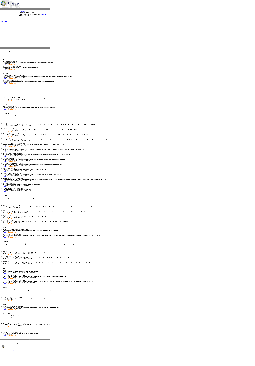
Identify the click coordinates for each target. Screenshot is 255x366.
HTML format (16, 44)
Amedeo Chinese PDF (32, 16)
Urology (3, 44)
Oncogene (4, 39)
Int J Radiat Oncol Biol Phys (7, 34)
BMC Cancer (4, 27)
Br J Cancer (4, 29)
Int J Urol (3, 35)
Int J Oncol (4, 33)
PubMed (4, 55)
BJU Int (3, 26)
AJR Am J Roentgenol (6, 25)
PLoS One (4, 40)
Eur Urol (3, 32)
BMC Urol (3, 28)
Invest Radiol (4, 36)
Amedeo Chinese (22, 11)
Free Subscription (4, 21)
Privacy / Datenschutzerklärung (7, 350)
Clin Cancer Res (5, 31)
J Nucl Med (4, 37)
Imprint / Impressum (18, 350)
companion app (43, 14)
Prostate (3, 41)
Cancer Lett (4, 30)
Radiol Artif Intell (5, 42)
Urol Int (3, 43)
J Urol (3, 38)
